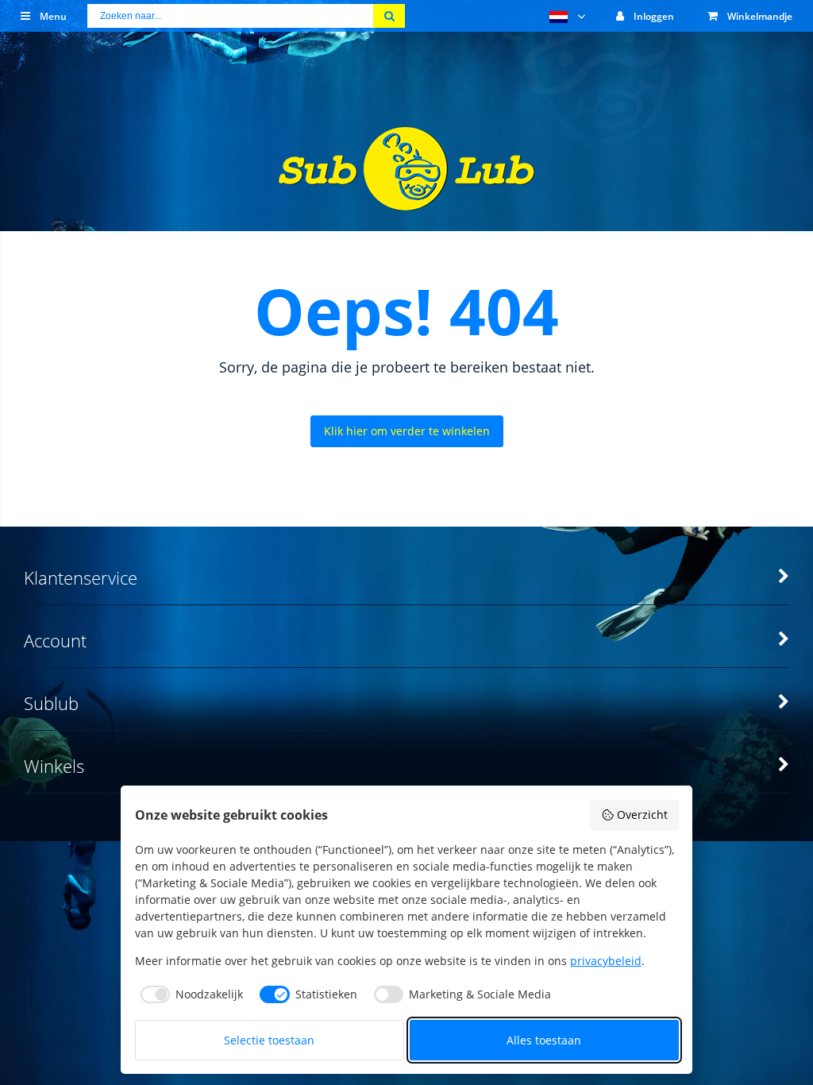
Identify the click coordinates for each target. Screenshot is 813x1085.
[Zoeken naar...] (389, 16)
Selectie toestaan (269, 1040)
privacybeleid (606, 960)
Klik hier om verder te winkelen (407, 430)
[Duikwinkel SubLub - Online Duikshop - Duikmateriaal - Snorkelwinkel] (406, 200)
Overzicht (642, 814)
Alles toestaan (544, 1040)
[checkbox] (189, 994)
